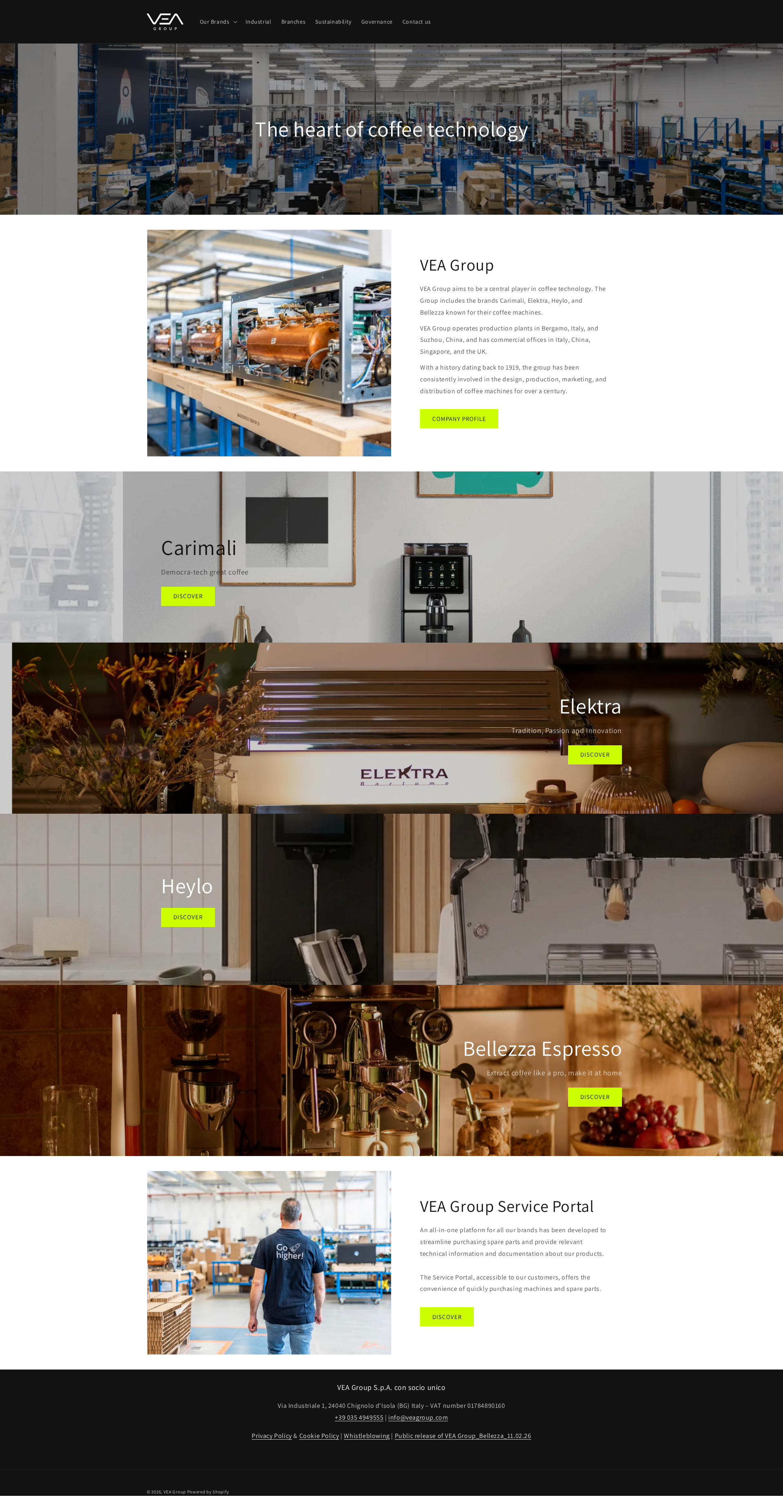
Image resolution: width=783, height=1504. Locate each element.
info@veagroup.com (418, 1417)
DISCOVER (188, 596)
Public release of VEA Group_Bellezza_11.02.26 (463, 1435)
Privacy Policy (272, 1435)
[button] (218, 21)
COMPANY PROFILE (459, 419)
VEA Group (175, 1492)
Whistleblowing (366, 1435)
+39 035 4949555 (359, 1417)
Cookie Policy (319, 1435)
